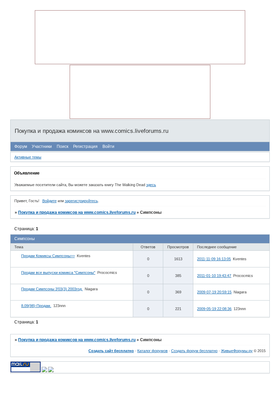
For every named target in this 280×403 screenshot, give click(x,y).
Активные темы (27, 157)
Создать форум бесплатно (194, 351)
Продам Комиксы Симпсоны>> (48, 256)
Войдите (49, 201)
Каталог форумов (152, 351)
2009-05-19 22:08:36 (214, 309)
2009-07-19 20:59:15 (214, 292)
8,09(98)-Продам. (36, 306)
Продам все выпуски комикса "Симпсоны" (58, 272)
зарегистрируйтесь (81, 201)
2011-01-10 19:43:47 (214, 276)
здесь (151, 185)
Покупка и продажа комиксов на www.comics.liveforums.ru (77, 212)
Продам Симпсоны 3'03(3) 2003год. (52, 289)
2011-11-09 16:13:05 (214, 259)
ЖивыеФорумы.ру (237, 351)
